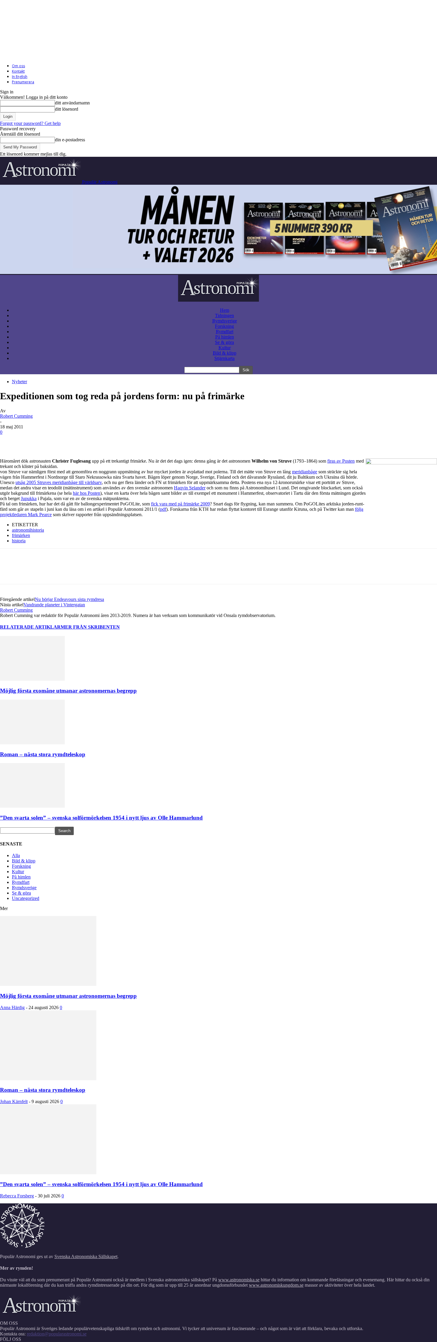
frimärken (21, 535)
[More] (117, 441)
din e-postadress (70, 139)
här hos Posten (86, 493)
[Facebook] (10, 441)
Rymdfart (224, 331)
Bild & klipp (224, 353)
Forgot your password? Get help (30, 123)
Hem (224, 310)
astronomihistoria (28, 530)
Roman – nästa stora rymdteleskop (42, 754)
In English (19, 76)
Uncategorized (25, 898)
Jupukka (29, 498)
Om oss (18, 65)
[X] (31, 441)
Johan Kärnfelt (14, 1101)
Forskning (224, 326)
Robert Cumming (16, 416)
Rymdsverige (224, 320)
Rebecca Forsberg (17, 1195)
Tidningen (224, 315)
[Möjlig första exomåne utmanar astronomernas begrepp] (32, 679)
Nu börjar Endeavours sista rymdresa (69, 599)
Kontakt (18, 71)
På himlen (224, 336)
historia (19, 540)
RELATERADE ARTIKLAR (30, 626)
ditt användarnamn (72, 102)
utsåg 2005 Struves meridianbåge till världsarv (58, 482)
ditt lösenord (66, 109)
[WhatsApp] (74, 441)
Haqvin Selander (189, 487)
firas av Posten (341, 460)
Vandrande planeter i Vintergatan (54, 604)
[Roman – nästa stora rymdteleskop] (32, 742)
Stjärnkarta (224, 358)
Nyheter (19, 381)
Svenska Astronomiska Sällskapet (85, 1256)
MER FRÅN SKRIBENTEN (90, 626)
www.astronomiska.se (239, 1279)
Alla (16, 855)
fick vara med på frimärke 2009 (180, 503)
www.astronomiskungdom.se (276, 1285)
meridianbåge (304, 471)
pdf (163, 509)
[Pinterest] (52, 441)
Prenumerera (23, 81)
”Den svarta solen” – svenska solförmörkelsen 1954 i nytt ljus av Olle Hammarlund (101, 818)
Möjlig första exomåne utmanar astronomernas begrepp (68, 691)
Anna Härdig (12, 1007)
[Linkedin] (95, 441)
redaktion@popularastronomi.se (57, 1333)
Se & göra (224, 342)
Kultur (224, 347)
